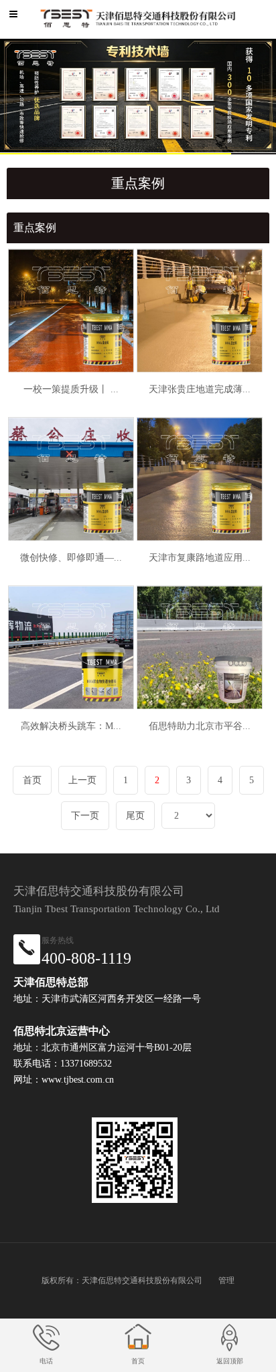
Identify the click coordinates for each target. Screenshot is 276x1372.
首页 (32, 780)
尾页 (135, 816)
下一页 (85, 816)
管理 (226, 1280)
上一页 (82, 780)
